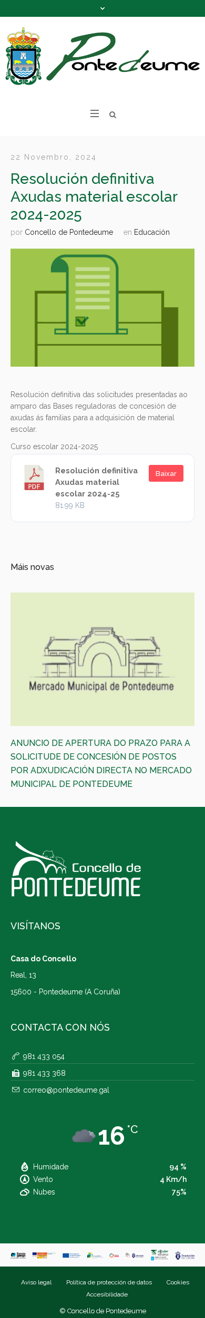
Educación (152, 232)
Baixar (166, 474)
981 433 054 (44, 1031)
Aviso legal (36, 1257)
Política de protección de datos (109, 1257)
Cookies (178, 1257)
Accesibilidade (107, 1269)
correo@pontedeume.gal (66, 1065)
